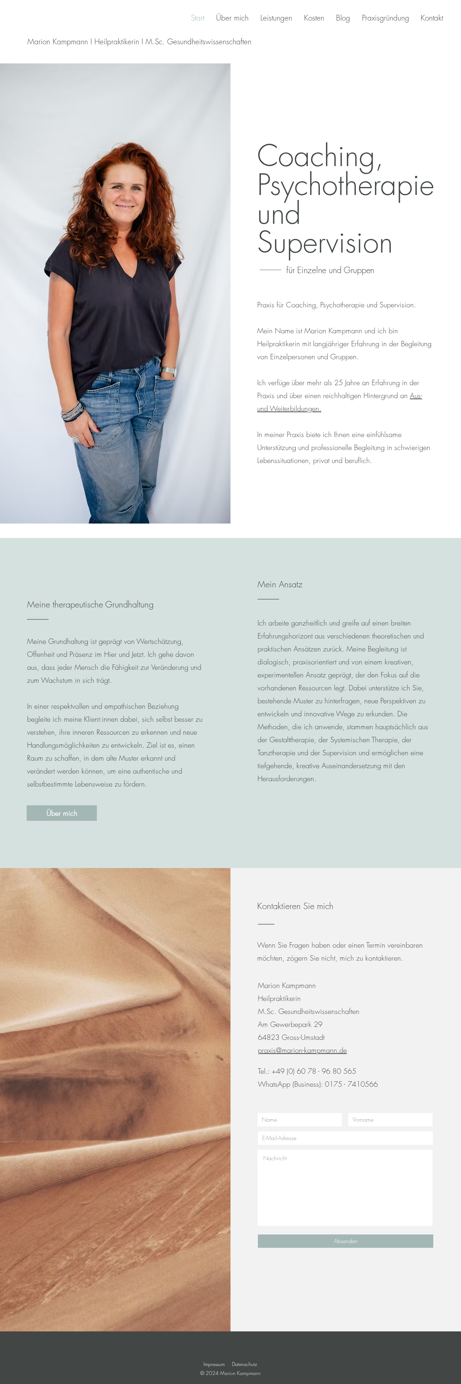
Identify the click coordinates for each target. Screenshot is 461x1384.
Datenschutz (244, 1364)
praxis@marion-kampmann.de (302, 1050)
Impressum (214, 1364)
